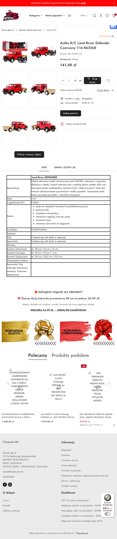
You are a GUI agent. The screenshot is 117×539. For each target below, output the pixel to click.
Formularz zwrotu (69, 460)
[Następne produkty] (109, 383)
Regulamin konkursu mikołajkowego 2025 (81, 521)
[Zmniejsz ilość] (62, 80)
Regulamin (66, 450)
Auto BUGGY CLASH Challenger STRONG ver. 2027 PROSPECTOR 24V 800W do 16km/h (58, 415)
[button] (36, 15)
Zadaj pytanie (70, 113)
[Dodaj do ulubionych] (108, 80)
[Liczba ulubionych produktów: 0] (107, 15)
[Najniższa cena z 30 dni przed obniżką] (113, 425)
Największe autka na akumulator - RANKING (82, 510)
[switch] (107, 514)
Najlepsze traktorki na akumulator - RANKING (83, 515)
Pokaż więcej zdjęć (29, 154)
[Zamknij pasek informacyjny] (114, 3)
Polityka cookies (69, 486)
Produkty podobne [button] (70, 355)
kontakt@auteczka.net (13, 471)
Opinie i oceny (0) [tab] (64, 167)
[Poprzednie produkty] (8, 383)
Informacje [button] (68, 442)
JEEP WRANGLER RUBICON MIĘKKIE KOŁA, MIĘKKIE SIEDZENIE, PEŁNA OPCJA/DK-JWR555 (96, 415)
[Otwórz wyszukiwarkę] (94, 15)
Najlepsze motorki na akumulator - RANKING (83, 505)
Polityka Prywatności (71, 470)
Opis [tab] (44, 167)
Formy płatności (69, 465)
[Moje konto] (101, 15)
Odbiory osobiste (11, 510)
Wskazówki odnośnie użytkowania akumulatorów (84, 475)
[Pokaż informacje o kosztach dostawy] (92, 102)
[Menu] (112, 494)
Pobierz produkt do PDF (76, 124)
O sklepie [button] (9, 493)
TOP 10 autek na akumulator (75, 500)
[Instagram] (10, 485)
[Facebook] (5, 485)
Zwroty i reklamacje (70, 480)
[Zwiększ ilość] (75, 80)
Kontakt (6, 505)
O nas (6, 500)
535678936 (8, 476)
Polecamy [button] (37, 355)
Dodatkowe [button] (68, 493)
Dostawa (65, 455)
